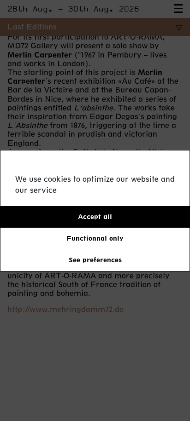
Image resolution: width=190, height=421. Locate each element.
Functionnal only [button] (95, 238)
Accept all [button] (95, 216)
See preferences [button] (95, 260)
